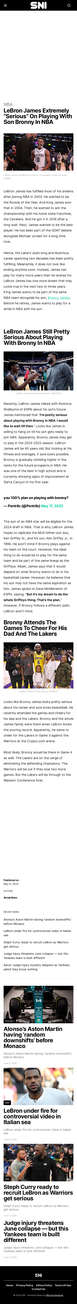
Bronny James (59, 298)
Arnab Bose (10, 897)
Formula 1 (10, 1021)
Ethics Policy (44, 1285)
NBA (8, 104)
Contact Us (38, 1288)
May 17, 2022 (52, 506)
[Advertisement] (38, 56)
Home (9, 1285)
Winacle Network (54, 1295)
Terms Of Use (63, 1285)
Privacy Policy (24, 1285)
